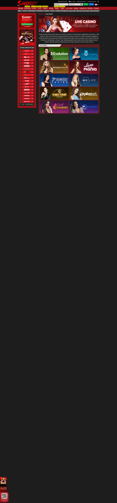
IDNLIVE (45, 8)
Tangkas (75, 8)
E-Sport (34, 8)
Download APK (63, 1)
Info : (19, 11)
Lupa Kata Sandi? (91, 1)
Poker (57, 8)
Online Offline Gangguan (27, 104)
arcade (51, 8)
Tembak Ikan (83, 8)
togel (62, 8)
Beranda (20, 8)
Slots (39, 8)
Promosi (96, 8)
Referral (90, 8)
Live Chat (72, 1)
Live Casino (69, 8)
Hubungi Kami (82, 1)
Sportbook (27, 8)
